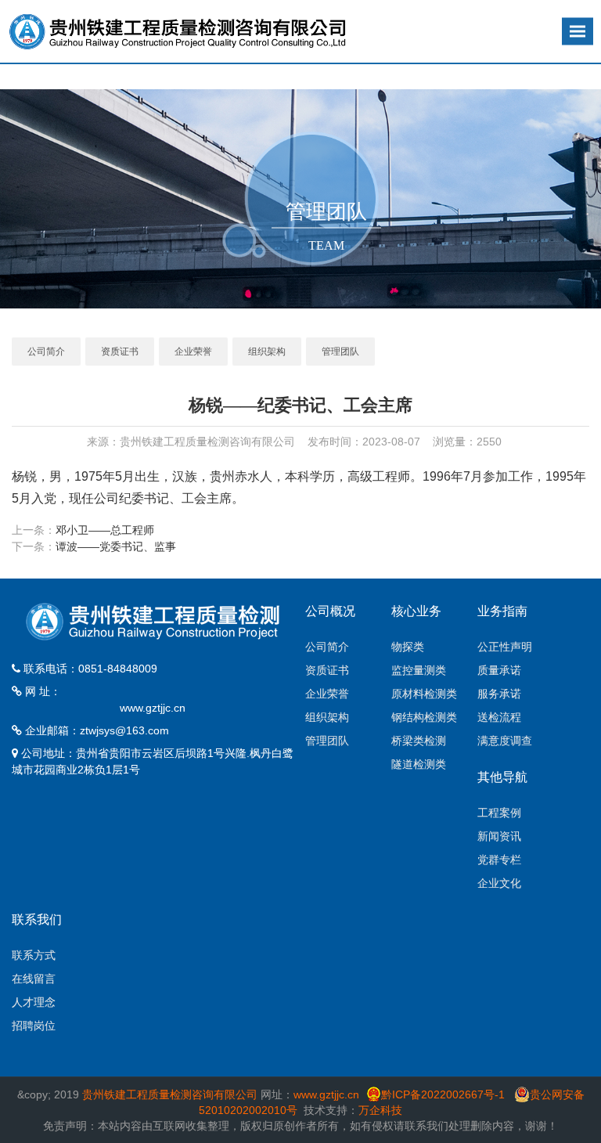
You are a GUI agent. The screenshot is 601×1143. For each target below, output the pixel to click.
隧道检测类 (418, 764)
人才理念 (34, 1002)
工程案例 (499, 812)
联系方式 (34, 955)
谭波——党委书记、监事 (116, 546)
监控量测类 (418, 670)
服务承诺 (499, 693)
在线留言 (34, 978)
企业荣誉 (193, 351)
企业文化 (499, 883)
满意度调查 (504, 740)
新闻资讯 (499, 836)
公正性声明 (504, 646)
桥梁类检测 (418, 740)
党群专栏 (499, 859)
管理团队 (340, 351)
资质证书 (120, 351)
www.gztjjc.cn (152, 707)
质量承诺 (499, 670)
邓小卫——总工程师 (105, 530)
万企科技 (380, 1110)
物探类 (407, 646)
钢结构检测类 (424, 717)
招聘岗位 (34, 1025)
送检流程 (499, 717)
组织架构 (267, 351)
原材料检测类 (424, 693)
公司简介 (46, 351)
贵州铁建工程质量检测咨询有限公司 (169, 1094)
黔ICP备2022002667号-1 (444, 1094)
